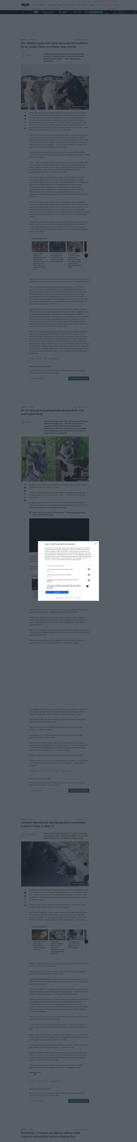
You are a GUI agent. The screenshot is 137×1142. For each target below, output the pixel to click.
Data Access (68, 597)
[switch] (88, 569)
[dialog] (68, 571)
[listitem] (68, 566)
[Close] (95, 544)
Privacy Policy (77, 597)
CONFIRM (57, 592)
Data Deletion (59, 597)
